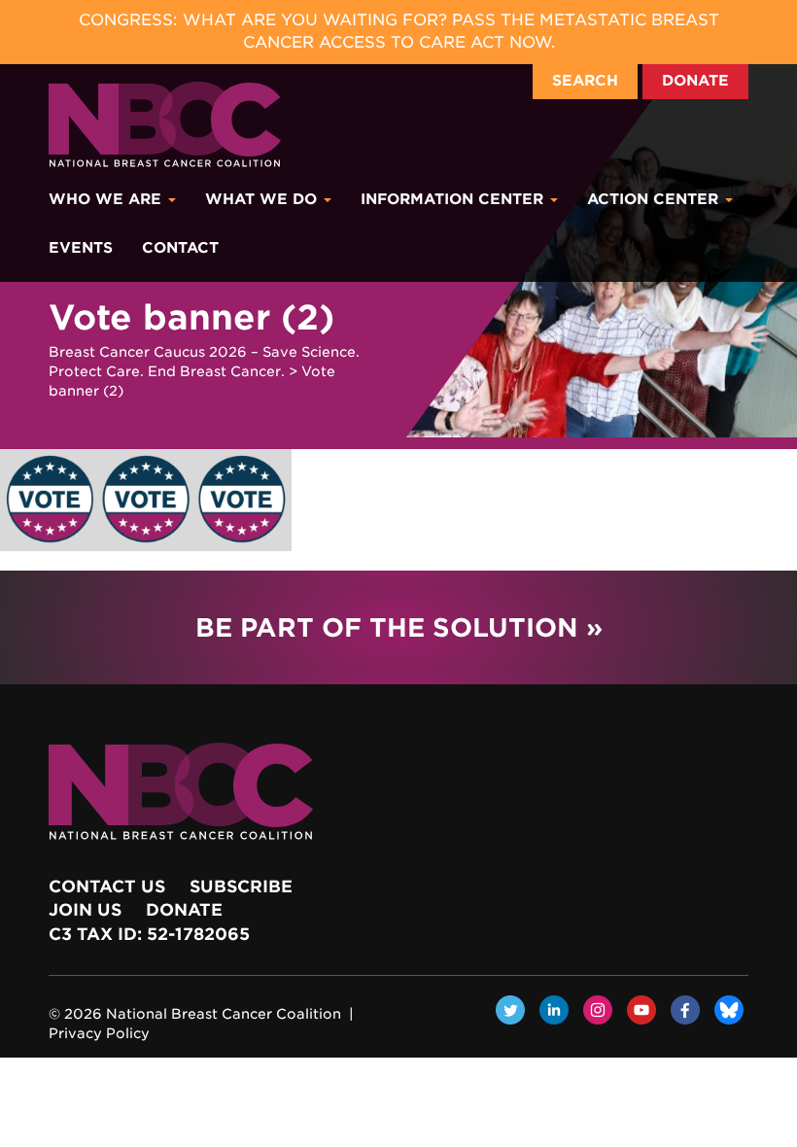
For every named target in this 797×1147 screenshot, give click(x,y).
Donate (695, 80)
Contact (180, 248)
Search (585, 80)
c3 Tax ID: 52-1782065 (149, 934)
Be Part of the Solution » (399, 627)
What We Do (263, 199)
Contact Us (107, 886)
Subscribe (241, 886)
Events (81, 248)
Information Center (454, 199)
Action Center (655, 199)
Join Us (85, 910)
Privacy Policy (99, 1033)
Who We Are (107, 199)
